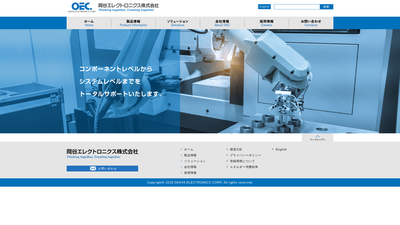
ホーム (189, 149)
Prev (5, 81)
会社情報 (190, 167)
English (265, 6)
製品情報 (190, 155)
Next (394, 81)
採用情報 (190, 172)
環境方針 (236, 149)
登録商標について (242, 161)
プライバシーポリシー (245, 155)
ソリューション (195, 161)
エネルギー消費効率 (244, 167)
